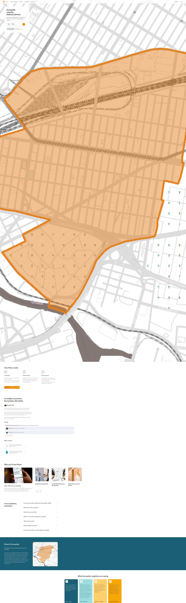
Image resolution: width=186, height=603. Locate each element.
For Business (27, 1)
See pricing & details (8, 435)
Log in (181, 1)
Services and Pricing (14, 1)
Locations (32, 1)
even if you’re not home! (15, 382)
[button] (53, 379)
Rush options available (45, 380)
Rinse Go (21, 1)
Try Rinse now (12, 387)
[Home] (5, 1)
